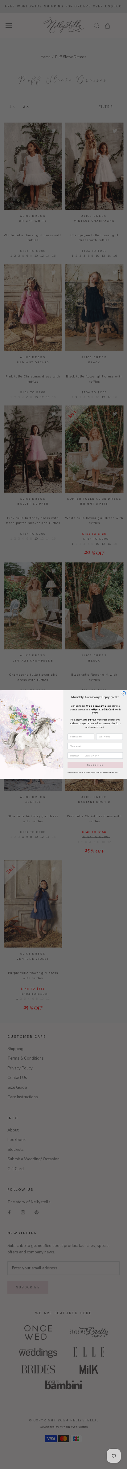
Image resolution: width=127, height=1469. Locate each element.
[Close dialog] (124, 693)
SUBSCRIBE (95, 764)
